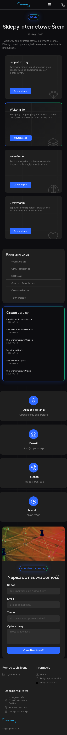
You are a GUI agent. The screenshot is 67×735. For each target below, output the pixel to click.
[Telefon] (33, 468)
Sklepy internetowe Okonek (19, 329)
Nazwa (11, 584)
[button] (49, 5)
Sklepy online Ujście (16, 360)
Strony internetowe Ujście (18, 371)
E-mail (33, 443)
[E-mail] (33, 434)
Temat (11, 612)
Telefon (33, 477)
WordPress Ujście (14, 350)
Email (10, 598)
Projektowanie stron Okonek (20, 319)
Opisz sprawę (15, 626)
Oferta (33, 17)
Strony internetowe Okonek (19, 340)
